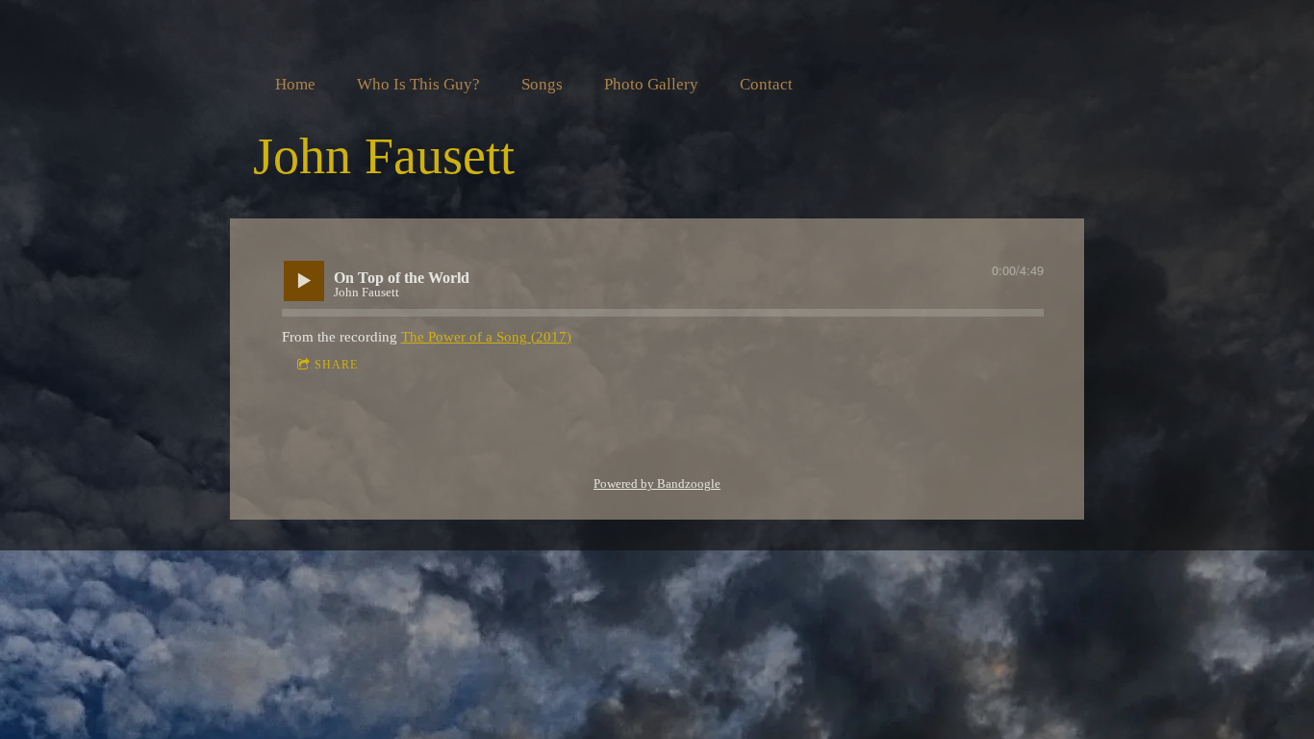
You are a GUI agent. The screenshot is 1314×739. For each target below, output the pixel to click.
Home (295, 84)
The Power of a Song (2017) (486, 336)
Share (336, 364)
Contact (766, 84)
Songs (542, 84)
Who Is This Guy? (418, 84)
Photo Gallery (651, 84)
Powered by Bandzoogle (657, 484)
